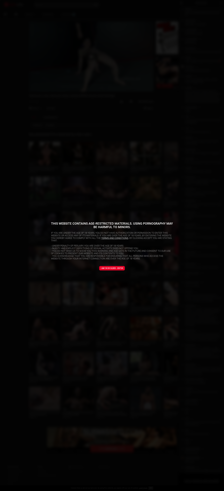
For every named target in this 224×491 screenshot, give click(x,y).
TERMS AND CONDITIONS (114, 238)
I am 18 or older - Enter (112, 268)
